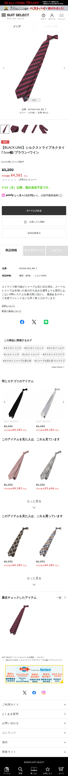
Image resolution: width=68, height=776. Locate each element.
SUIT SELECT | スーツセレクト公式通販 (18, 657)
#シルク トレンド (30, 354)
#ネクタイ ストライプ (53, 354)
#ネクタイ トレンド (34, 348)
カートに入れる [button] (34, 211)
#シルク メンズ (11, 354)
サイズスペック (34, 250)
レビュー (57, 250)
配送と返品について (11, 311)
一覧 (59, 598)
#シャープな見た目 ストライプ (50, 361)
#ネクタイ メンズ (12, 348)
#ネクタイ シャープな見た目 (17, 361)
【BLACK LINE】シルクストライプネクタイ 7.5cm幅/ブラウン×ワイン (34, 660)
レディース (51, 26)
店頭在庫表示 (34, 233)
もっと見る (34, 501)
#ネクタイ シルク (55, 348)
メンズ (17, 26)
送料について (8, 306)
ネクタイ (40, 657)
